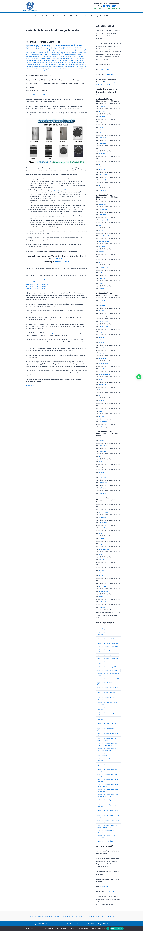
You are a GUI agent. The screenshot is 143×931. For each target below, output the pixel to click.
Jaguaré (101, 538)
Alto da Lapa (103, 522)
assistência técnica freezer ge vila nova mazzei (108, 674)
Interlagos (102, 337)
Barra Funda (102, 517)
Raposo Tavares (104, 581)
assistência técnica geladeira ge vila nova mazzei (107, 703)
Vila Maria (102, 278)
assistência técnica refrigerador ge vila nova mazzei (107, 810)
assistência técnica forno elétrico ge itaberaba (40, 51)
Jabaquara (102, 353)
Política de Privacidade (117, 928)
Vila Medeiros (103, 283)
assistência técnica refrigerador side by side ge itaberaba (65, 68)
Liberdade (102, 153)
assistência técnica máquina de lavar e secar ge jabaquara (107, 739)
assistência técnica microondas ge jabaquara (106, 729)
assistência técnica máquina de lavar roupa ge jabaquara (107, 770)
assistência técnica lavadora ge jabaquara (106, 708)
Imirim (100, 225)
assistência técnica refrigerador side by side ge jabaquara (108, 821)
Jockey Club (102, 384)
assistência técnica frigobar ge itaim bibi (108, 678)
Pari (100, 164)
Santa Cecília (103, 175)
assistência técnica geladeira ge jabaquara (106, 698)
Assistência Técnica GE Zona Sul (36, 288)
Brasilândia (102, 204)
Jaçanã (101, 230)
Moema (101, 390)
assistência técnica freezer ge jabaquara (108, 670)
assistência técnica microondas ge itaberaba (64, 66)
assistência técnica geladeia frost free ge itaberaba (53, 54)
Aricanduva (102, 451)
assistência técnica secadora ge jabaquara (106, 831)
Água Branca (103, 507)
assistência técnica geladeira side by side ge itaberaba (58, 56)
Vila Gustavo (103, 273)
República (102, 169)
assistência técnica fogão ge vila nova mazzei (107, 650)
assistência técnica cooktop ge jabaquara (105, 633)
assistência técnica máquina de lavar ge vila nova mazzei (108, 764)
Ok (108, 928)
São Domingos (103, 591)
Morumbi (101, 395)
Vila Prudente (103, 493)
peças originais (51, 333)
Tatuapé (101, 472)
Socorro (101, 416)
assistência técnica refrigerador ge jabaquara (106, 805)
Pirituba (101, 575)
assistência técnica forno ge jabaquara (107, 658)
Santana (101, 251)
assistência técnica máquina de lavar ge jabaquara (108, 759)
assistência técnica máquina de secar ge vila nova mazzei (108, 785)
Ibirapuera (102, 332)
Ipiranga (101, 342)
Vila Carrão (102, 477)
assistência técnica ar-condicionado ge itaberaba (48, 47)
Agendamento (80, 916)
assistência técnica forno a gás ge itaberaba (71, 49)
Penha (100, 467)
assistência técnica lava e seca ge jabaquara (106, 718)
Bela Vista (102, 111)
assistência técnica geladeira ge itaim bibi (107, 693)
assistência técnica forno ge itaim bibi (107, 655)
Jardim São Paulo (104, 236)
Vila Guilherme (103, 267)
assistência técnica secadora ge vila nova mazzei (107, 836)
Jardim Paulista (103, 369)
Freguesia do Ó (103, 220)
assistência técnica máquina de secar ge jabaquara (108, 780)
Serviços (57, 916)
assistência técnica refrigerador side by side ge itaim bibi (108, 816)
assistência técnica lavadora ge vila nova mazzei (108, 713)
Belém (100, 456)
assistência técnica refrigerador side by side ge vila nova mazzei (108, 826)
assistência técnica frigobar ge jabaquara (105, 683)
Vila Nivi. (101, 288)
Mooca (101, 461)
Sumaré (101, 596)
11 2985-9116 (109, 6)
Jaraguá (101, 544)
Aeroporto (102, 300)
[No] (141, 928)
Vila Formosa (103, 483)
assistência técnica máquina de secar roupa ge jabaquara (107, 790)
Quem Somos (49, 916)
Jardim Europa (103, 363)
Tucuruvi (101, 262)
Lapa (100, 554)
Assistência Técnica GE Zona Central (37, 280)
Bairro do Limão (104, 512)
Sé (99, 185)
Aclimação (102, 106)
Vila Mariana (102, 427)
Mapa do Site (110, 916)
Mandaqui (102, 246)
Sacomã (101, 400)
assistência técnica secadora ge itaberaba (39, 70)
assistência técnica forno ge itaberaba (68, 51)
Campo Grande (103, 321)
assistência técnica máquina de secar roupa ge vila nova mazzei (107, 795)
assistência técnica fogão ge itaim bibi (107, 643)
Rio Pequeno (102, 586)
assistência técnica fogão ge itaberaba (45, 49)
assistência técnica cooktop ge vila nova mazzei (108, 638)
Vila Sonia (102, 607)
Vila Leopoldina (103, 602)
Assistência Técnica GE (36, 916)
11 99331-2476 (112, 8)
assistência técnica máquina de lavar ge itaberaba (48, 62)
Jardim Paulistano (104, 374)
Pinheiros (101, 570)
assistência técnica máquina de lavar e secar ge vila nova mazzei (107, 744)
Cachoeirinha (103, 209)
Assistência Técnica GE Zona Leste (37, 284)
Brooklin (101, 311)
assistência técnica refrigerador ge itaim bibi (108, 800)
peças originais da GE (59, 190)
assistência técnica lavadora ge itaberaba (60, 58)
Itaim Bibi (101, 348)
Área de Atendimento (67, 916)
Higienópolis (103, 143)
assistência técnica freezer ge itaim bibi (108, 667)
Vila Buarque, (103, 190)
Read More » (30, 386)
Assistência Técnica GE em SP (35, 95)
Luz (100, 159)
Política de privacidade (93, 916)
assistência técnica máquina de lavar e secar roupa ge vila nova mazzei (107, 754)
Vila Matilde (102, 488)
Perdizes (101, 559)
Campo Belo (102, 316)
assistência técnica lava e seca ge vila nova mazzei (107, 724)
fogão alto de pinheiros (105, 841)
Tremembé (102, 257)
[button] (60, 16)
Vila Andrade (103, 421)
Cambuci (101, 127)
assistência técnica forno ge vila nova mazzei (107, 662)
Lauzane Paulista (104, 241)
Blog (103, 916)
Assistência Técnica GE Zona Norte (37, 286)
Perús (100, 565)
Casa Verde (102, 214)
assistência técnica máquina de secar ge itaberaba (58, 64)
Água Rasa (102, 440)
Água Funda (102, 305)
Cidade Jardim (103, 326)
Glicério (101, 148)
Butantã (101, 533)
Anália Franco (103, 446)
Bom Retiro (102, 116)
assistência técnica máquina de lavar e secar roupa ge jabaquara (107, 749)
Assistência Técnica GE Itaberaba (43, 41)
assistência (102, 629)
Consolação (102, 138)
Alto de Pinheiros (104, 528)
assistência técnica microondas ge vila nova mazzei (107, 734)
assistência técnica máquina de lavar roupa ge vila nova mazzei (107, 775)
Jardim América (103, 358)
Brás (100, 122)
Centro (101, 132)
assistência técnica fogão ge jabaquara (108, 646)
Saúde (100, 411)
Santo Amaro (103, 406)
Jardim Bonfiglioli (104, 549)
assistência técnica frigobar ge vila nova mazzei (108, 688)
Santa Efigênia (103, 180)
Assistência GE (30, 45)
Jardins (101, 379)
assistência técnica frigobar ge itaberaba (57, 53)
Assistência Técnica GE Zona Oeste (37, 282)
